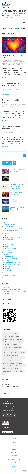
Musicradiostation (10, 275)
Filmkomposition (18, 347)
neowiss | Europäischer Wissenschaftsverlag (14, 291)
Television (10, 368)
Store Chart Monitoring (11, 230)
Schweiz (19, 360)
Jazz (18, 349)
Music (7, 61)
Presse (10, 89)
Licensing (14, 456)
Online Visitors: (8, 384)
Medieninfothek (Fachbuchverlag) (11, 289)
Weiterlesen (5, 77)
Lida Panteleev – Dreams (17, 199)
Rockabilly (12, 360)
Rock (23, 357)
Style (14, 63)
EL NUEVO (20, 341)
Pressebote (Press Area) (10, 258)
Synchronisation (20, 365)
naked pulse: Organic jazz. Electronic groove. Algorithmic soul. (17, 186)
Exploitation (8, 268)
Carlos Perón (15, 333)
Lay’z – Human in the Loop (17, 169)
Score (4, 363)
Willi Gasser (21, 371)
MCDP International (12, 355)
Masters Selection (9, 242)
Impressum (5, 401)
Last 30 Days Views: (9, 386)
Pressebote (5, 106)
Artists (12, 88)
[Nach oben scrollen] (25, 471)
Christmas (5, 336)
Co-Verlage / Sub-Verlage (12, 264)
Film (6, 246)
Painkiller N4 (6, 357)
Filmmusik (12, 349)
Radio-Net (7, 272)
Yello (3, 373)
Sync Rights (8, 270)
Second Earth (10, 363)
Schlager (21, 61)
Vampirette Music (7, 371)
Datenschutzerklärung (8, 403)
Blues (8, 333)
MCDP (4, 355)
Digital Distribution (9, 226)
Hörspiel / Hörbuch (10, 248)
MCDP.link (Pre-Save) (10, 252)
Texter (16, 368)
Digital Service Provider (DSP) (13, 228)
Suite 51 (4, 365)
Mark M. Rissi (21, 352)
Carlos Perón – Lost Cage (17, 177)
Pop (11, 61)
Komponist (5, 352)
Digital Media (9, 244)
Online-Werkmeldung (10, 256)
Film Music (5, 349)
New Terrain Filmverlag (8, 293)
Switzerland (11, 365)
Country (11, 336)
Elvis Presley (5, 344)
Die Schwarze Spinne (16, 339)
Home (14, 439)
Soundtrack (19, 363)
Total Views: (7, 388)
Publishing (7, 260)
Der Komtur (5, 339)
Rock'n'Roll (15, 61)
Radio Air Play (9, 235)
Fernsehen (14, 344)
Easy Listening (6, 341)
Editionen (20, 60)
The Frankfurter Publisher (13, 64)
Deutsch (15, 60)
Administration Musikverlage (13, 262)
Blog (5, 222)
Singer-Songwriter (7, 63)
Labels (4, 61)
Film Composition (7, 347)
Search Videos (8, 277)
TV (20, 368)
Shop (14, 445)
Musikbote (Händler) (9, 254)
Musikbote (5, 89)
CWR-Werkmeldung (9, 224)
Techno (4, 368)
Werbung (7, 250)
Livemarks (4, 407)
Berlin (4, 333)
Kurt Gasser (13, 352)
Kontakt (14, 466)
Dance (17, 336)
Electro (14, 341)
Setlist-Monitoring (10, 239)
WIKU (15, 371)
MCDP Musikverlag (7, 287)
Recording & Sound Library (12, 237)
